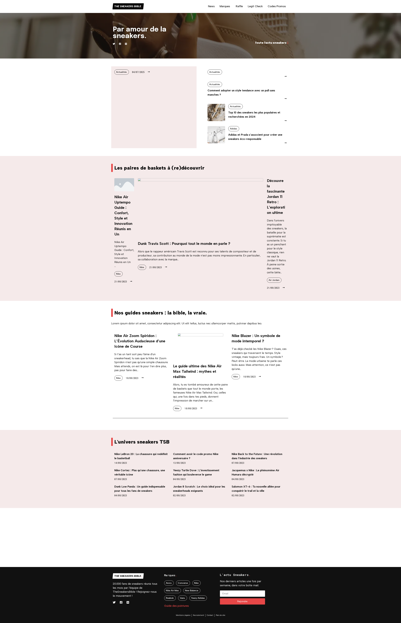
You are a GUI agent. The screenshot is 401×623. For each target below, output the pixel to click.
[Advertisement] (94, 545)
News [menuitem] (211, 6)
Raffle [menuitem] (239, 6)
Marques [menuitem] (225, 6)
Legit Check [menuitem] (255, 6)
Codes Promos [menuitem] (277, 6)
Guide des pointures (176, 605)
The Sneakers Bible (128, 6)
